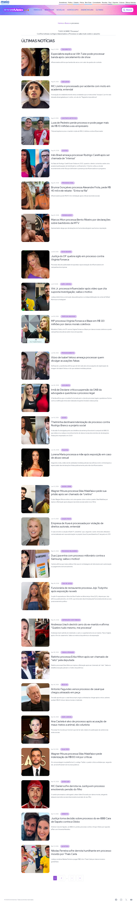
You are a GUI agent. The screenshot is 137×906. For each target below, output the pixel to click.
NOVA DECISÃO (66, 252)
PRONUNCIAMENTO (68, 353)
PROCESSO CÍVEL (68, 183)
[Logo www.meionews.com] (5, 3)
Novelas (61, 10)
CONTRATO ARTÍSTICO (69, 118)
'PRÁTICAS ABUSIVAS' (69, 316)
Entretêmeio (63, 2)
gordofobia (64, 846)
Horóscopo (72, 10)
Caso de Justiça (67, 583)
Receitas (104, 2)
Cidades (76, 2)
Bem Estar (88, 2)
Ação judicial (65, 82)
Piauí (110, 2)
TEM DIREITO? (66, 49)
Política (70, 2)
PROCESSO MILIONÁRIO (69, 551)
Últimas (99, 10)
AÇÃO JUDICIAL (66, 284)
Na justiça (65, 450)
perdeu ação (66, 781)
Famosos (38, 10)
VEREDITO (65, 814)
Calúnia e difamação (68, 652)
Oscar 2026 (65, 749)
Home (60, 23)
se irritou (65, 150)
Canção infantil (66, 519)
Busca (67, 23)
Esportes (115, 2)
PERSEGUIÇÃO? (67, 215)
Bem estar (49, 10)
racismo (64, 417)
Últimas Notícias (130, 2)
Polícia (82, 2)
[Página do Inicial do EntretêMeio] (13, 10)
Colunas (121, 2)
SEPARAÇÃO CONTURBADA (71, 620)
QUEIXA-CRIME (66, 486)
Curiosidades (97, 2)
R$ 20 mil (64, 684)
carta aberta (66, 385)
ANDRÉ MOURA (87, 10)
